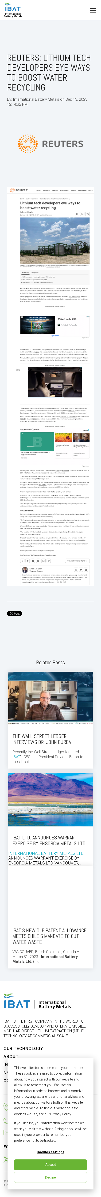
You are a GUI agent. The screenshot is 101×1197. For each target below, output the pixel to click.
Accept (50, 1165)
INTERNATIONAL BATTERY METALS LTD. (46, 853)
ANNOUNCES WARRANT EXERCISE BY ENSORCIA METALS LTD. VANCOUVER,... (47, 849)
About (11, 1056)
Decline (50, 1177)
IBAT (16, 757)
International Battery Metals (36, 99)
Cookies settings (50, 1152)
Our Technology (23, 1048)
